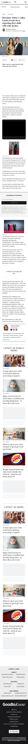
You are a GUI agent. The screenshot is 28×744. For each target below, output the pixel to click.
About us (14, 709)
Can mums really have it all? (7, 695)
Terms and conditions (14, 716)
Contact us (14, 714)
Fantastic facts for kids (7, 677)
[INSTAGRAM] (14, 330)
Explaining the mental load (20, 693)
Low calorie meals (20, 686)
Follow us (15, 60)
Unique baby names (15, 6)
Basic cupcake (7, 686)
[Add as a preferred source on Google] (14, 731)
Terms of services (19, 206)
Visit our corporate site (21, 738)
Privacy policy (14, 719)
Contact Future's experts (14, 712)
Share (6, 60)
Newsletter (23, 60)
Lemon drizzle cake (7, 683)
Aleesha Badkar (11, 29)
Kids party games (20, 677)
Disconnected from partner (20, 695)
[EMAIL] (17, 330)
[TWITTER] (11, 330)
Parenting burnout (7, 693)
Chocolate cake (20, 683)
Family (3, 14)
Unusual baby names (20, 674)
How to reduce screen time (7, 674)
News (23, 31)
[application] (14, 127)
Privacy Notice (20, 208)
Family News (10, 14)
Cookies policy (14, 721)
